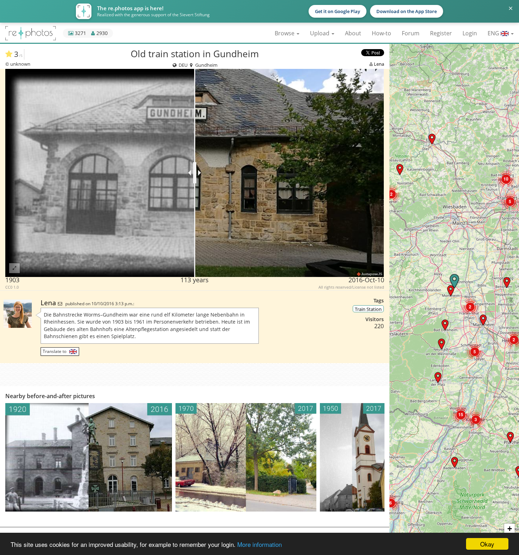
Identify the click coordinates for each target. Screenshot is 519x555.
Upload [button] (320, 33)
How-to (381, 33)
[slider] (194, 172)
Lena (379, 64)
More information (259, 544)
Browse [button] (285, 33)
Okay (487, 543)
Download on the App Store (406, 11)
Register (441, 33)
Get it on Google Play (337, 11)
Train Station (368, 309)
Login (470, 33)
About (353, 33)
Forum (410, 33)
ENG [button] (494, 33)
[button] (510, 437)
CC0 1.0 (12, 287)
